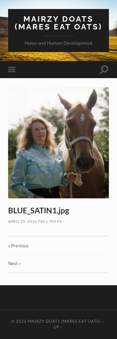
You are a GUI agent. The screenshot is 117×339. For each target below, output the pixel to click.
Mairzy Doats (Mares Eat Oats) (58, 22)
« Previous (18, 245)
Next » (14, 263)
